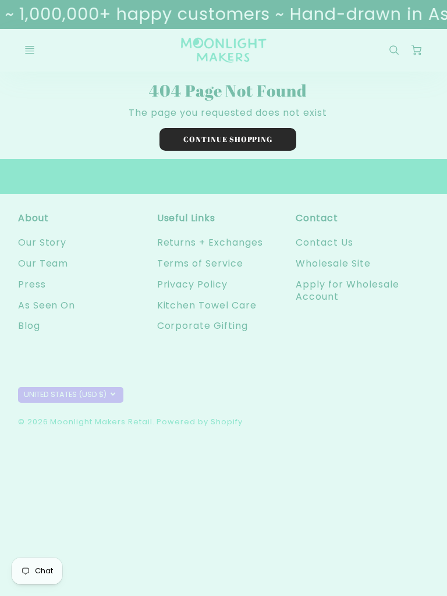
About (33, 218)
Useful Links (186, 218)
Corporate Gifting (202, 325)
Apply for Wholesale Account (347, 290)
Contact (317, 218)
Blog (29, 325)
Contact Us (324, 242)
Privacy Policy (192, 284)
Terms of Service (200, 263)
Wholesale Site (333, 263)
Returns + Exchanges (210, 242)
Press (32, 284)
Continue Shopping (227, 139)
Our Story (42, 242)
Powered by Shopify (199, 422)
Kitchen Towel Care (207, 305)
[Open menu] (29, 50)
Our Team (43, 263)
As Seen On (47, 305)
